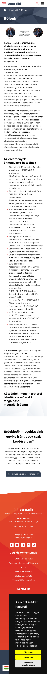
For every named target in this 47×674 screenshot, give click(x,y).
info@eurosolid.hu (23, 538)
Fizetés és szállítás (23, 571)
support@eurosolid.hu (23, 535)
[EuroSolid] (42, 3)
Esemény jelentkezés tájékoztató (23, 563)
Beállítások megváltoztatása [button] (28, 663)
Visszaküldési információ (24, 580)
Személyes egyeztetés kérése (21, 474)
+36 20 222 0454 (25, 526)
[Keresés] (37, 3)
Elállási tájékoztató (23, 576)
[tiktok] (34, 545)
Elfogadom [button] (28, 652)
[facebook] (12, 545)
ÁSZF (23, 567)
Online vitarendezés (24, 559)
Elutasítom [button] (28, 657)
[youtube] (17, 545)
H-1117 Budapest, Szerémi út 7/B (23, 521)
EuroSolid (13, 10)
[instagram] (28, 545)
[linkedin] (23, 545)
